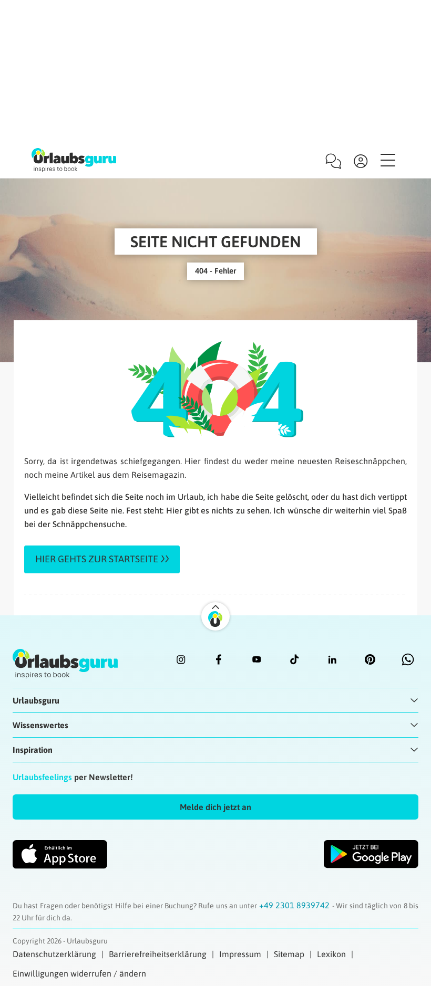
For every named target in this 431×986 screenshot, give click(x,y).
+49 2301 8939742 (295, 905)
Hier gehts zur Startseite (96, 558)
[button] (215, 807)
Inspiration (33, 749)
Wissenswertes (40, 725)
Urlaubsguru (36, 700)
